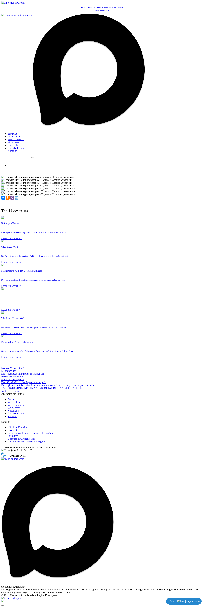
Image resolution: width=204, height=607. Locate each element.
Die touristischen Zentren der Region (26, 441)
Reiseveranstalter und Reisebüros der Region (30, 433)
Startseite (12, 133)
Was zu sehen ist (16, 139)
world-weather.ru (102, 10)
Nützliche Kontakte (17, 427)
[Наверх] (2, 605)
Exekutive (13, 436)
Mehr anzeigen (8, 370)
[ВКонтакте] (3, 198)
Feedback (12, 430)
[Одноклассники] (8, 198)
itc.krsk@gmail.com (14, 458)
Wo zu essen (14, 142)
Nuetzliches (13, 145)
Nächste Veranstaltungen (13, 368)
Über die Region (16, 148)
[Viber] (12, 198)
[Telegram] (16, 198)
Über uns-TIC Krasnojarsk (21, 438)
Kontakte (12, 151)
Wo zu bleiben (15, 136)
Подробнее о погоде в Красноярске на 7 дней (102, 7)
